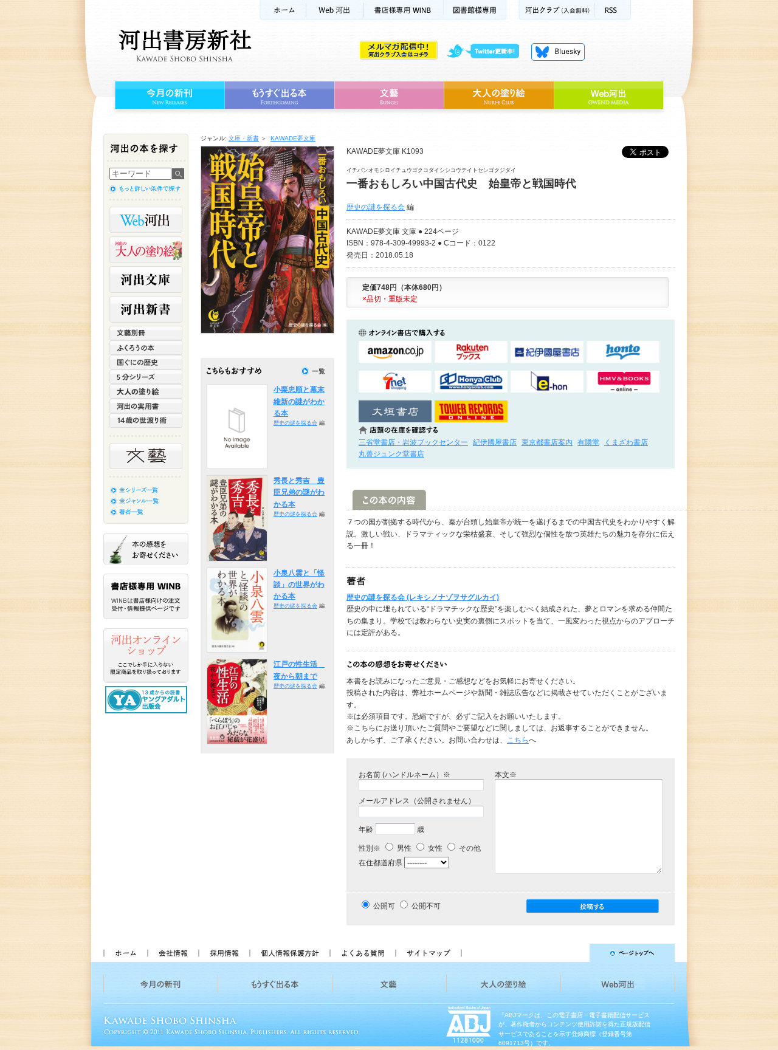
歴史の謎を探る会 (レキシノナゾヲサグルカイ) (422, 597)
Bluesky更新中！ (558, 51)
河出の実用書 (145, 406)
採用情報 (223, 953)
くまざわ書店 (626, 442)
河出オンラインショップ (145, 655)
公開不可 (426, 906)
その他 (469, 848)
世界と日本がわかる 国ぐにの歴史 (145, 362)
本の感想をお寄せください (145, 548)
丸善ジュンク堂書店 (391, 454)
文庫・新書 (244, 138)
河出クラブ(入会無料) (556, 10)
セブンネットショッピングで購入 (395, 382)
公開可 (384, 906)
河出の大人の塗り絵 (145, 249)
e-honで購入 (547, 382)
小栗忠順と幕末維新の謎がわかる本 (299, 401)
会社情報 (172, 953)
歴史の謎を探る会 (375, 207)
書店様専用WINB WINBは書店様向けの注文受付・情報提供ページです (145, 596)
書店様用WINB (404, 10)
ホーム (283, 10)
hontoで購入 (623, 352)
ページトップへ (573, 953)
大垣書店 (395, 411)
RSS (612, 10)
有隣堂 (588, 442)
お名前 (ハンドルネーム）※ (404, 774)
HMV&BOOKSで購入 (623, 382)
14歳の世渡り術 (145, 420)
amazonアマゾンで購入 (395, 352)
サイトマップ (428, 953)
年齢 (366, 829)
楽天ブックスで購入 (471, 352)
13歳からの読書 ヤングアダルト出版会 (147, 699)
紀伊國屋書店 (495, 442)
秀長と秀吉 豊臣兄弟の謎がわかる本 (299, 492)
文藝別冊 (145, 333)
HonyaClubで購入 (471, 382)
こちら (518, 740)
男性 (403, 848)
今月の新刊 (168, 95)
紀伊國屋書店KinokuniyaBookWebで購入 (547, 352)
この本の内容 (389, 500)
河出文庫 (145, 279)
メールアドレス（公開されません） (417, 801)
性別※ (369, 848)
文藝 (389, 95)
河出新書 (145, 309)
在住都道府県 (380, 863)
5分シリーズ (145, 376)
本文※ (506, 774)
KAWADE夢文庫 (292, 138)
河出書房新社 (183, 45)
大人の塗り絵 (499, 95)
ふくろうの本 (145, 347)
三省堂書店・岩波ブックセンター (413, 442)
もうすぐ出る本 (279, 95)
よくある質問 (362, 953)
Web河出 (335, 10)
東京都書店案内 (547, 442)
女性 (434, 848)
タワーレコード (471, 411)
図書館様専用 (475, 10)
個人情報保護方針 (289, 953)
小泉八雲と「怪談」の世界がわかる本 (299, 585)
